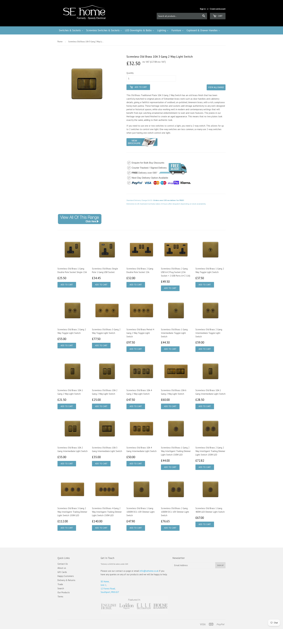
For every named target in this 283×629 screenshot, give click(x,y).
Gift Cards (62, 572)
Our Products (63, 592)
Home (59, 41)
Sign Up (220, 565)
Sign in (203, 9)
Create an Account (218, 9)
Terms (60, 596)
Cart (220, 16)
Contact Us (62, 563)
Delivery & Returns (66, 580)
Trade (60, 584)
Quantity (130, 73)
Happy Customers (65, 576)
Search (60, 588)
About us (61, 568)
